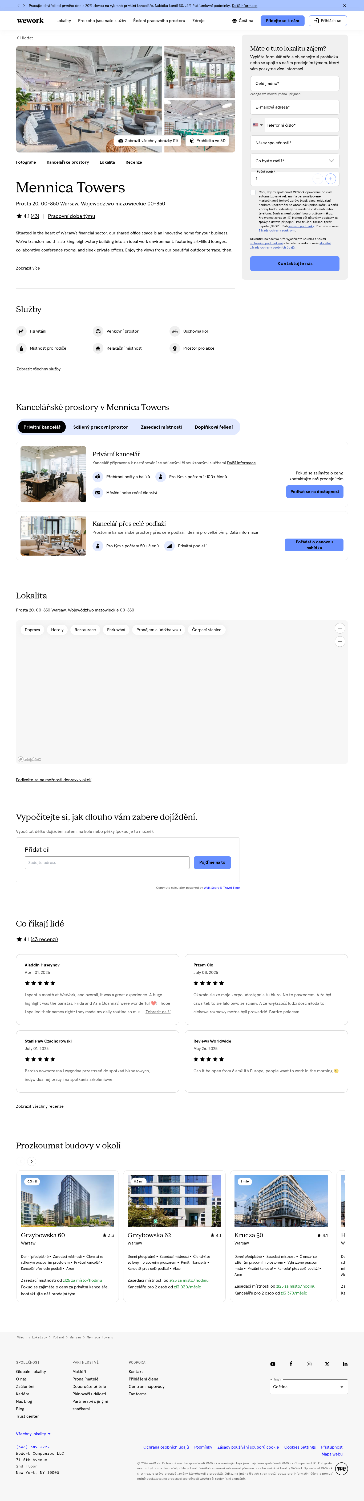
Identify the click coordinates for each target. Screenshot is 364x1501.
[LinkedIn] (345, 1364)
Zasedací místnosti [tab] (161, 427)
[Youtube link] (273, 1364)
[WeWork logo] (30, 20)
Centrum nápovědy (146, 1386)
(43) (35, 216)
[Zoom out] (340, 641)
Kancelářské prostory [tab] (68, 162)
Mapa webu (332, 1454)
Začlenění (25, 1386)
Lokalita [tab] (107, 162)
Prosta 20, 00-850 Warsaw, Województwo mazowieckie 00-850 (75, 610)
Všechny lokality (32, 1337)
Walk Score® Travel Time (222, 888)
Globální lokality (31, 1372)
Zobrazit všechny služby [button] (38, 369)
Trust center (27, 1416)
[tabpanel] (125, 99)
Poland (58, 1337)
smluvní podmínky (301, 226)
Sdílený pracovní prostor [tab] (100, 427)
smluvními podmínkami (266, 243)
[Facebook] (291, 1364)
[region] (182, 692)
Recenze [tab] (134, 162)
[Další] (24, 5)
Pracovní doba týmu (71, 216)
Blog (20, 1409)
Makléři (79, 1372)
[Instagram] (309, 1364)
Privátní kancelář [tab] (41, 427)
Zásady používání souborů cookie (248, 1447)
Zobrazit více (28, 268)
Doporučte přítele (89, 1386)
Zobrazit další (158, 1012)
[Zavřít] (344, 5)
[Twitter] (327, 1364)
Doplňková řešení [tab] (214, 427)
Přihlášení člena (143, 1379)
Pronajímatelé (85, 1379)
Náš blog (24, 1401)
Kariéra (22, 1394)
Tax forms (138, 1394)
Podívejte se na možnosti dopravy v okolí (53, 780)
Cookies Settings (300, 1447)
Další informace (244, 6)
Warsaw (75, 1337)
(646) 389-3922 (33, 1447)
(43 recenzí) (44, 939)
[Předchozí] (18, 5)
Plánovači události (89, 1394)
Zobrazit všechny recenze (40, 1106)
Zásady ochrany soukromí (277, 230)
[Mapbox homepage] (29, 759)
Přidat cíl (37, 850)
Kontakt (136, 1372)
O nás (21, 1379)
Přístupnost (332, 1447)
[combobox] (257, 125)
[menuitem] (63, 21)
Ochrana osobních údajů (166, 1447)
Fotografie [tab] (26, 162)
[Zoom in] (340, 628)
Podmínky (203, 1447)
